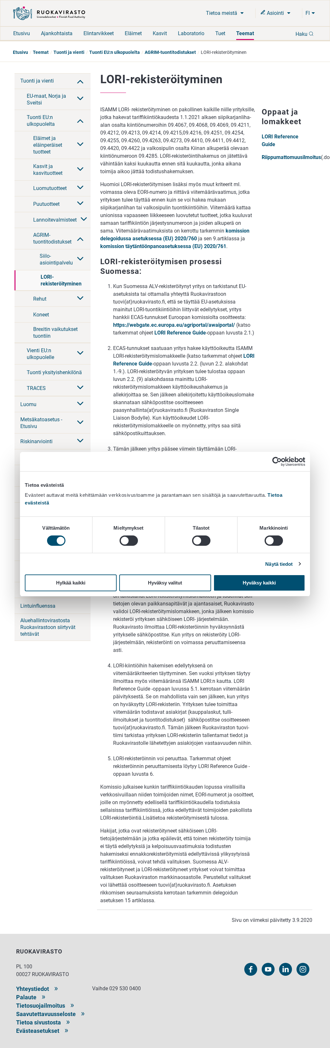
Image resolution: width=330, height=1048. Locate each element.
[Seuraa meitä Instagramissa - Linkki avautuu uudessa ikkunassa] (302, 969)
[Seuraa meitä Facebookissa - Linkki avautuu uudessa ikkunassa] (250, 969)
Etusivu (21, 33)
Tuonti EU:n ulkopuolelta (114, 52)
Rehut (39, 299)
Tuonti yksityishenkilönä (54, 372)
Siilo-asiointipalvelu (56, 259)
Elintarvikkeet (98, 33)
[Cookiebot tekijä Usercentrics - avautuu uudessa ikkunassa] (277, 461)
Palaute (26, 997)
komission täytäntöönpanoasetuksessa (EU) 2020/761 (163, 246)
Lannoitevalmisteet (55, 220)
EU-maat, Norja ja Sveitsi (46, 99)
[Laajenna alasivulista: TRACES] (80, 388)
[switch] (129, 540)
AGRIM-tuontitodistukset (170, 52)
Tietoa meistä (222, 13)
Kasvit (160, 33)
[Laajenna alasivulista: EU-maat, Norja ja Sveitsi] (80, 99)
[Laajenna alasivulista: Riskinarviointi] (80, 441)
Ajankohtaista (57, 33)
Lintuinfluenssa (37, 606)
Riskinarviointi (36, 441)
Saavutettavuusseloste (46, 1014)
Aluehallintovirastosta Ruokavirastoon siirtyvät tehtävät (47, 627)
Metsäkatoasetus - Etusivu (41, 422)
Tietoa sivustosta (38, 1022)
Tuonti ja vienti (68, 52)
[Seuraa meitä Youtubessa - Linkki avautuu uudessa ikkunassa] (268, 969)
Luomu (28, 404)
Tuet (220, 33)
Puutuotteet (46, 204)
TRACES (36, 388)
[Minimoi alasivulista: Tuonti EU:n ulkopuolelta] (80, 120)
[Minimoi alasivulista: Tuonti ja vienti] (80, 81)
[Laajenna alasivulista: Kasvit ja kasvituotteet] (80, 170)
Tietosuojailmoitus (40, 1005)
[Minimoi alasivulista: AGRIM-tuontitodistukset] (80, 238)
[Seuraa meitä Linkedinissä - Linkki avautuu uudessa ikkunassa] (285, 969)
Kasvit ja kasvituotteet (48, 169)
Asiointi (275, 13)
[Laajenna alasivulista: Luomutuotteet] (80, 188)
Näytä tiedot (279, 564)
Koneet (41, 315)
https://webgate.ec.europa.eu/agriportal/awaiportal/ (174, 325)
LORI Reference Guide (180, 333)
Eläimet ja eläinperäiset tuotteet (47, 145)
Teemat (245, 33)
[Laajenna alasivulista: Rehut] (80, 299)
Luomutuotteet (50, 188)
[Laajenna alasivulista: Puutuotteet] (80, 204)
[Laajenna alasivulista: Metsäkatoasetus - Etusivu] (80, 423)
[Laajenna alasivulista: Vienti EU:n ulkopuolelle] (80, 353)
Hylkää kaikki (70, 582)
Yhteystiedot (32, 988)
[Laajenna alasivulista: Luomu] (80, 404)
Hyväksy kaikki (259, 582)
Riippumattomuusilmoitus (291, 157)
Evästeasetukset (37, 1030)
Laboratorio (191, 33)
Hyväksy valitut (165, 582)
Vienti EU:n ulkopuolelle (40, 353)
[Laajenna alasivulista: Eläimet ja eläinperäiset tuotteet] (80, 145)
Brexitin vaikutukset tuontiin (55, 332)
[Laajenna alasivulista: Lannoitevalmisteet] (84, 220)
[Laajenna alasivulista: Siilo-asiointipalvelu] (80, 259)
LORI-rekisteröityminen (61, 280)
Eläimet (133, 33)
